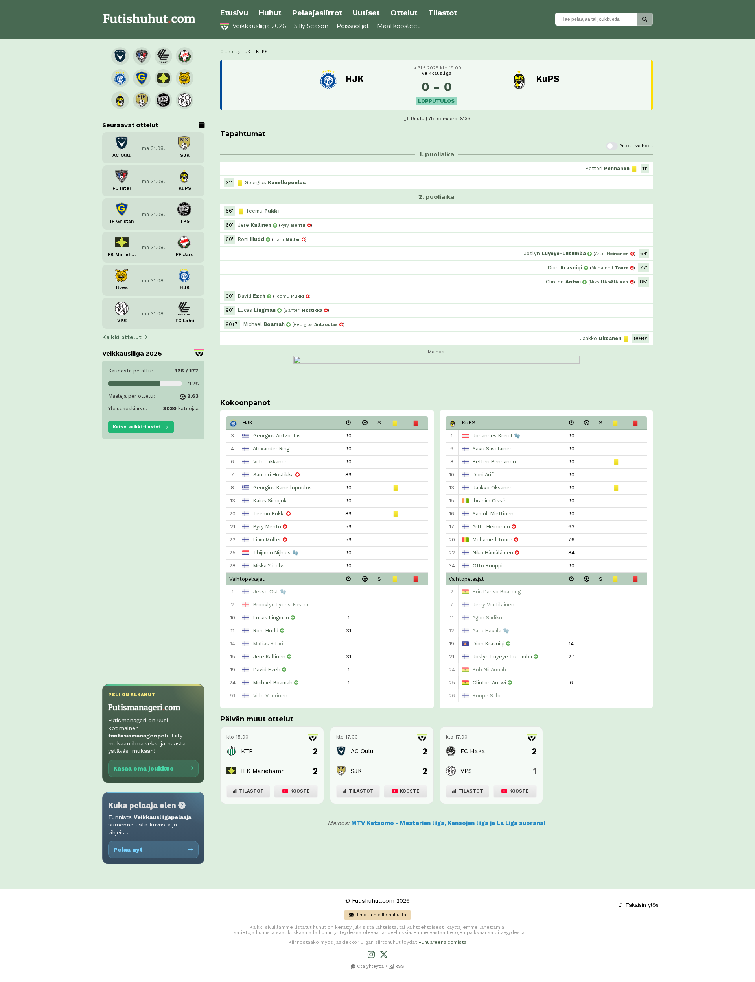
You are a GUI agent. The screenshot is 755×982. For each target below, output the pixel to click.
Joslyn (555, 253)
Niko (609, 282)
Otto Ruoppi (488, 566)
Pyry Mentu (267, 527)
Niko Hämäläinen (493, 553)
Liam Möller (267, 540)
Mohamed (609, 268)
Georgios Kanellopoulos (282, 488)
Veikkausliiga (436, 73)
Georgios (275, 182)
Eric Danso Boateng (497, 592)
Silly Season (311, 26)
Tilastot (442, 13)
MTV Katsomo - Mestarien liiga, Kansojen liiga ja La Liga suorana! (448, 822)
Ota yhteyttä (369, 966)
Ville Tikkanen (270, 462)
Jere (254, 225)
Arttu (612, 253)
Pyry (293, 225)
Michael (264, 324)
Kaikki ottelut (122, 337)
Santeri (303, 310)
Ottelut (404, 13)
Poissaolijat (353, 26)
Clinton (563, 282)
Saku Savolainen (493, 449)
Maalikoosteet (398, 26)
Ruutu (417, 118)
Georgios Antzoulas (277, 436)
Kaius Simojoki (270, 501)
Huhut (270, 13)
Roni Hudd (265, 631)
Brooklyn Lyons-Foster (281, 605)
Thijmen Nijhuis (272, 553)
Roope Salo (487, 696)
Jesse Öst (265, 592)
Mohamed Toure (492, 540)
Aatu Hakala (486, 631)
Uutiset (366, 13)
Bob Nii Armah (489, 670)
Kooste (299, 791)
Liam (286, 239)
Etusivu (234, 13)
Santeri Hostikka (273, 475)
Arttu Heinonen (491, 527)
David (251, 296)
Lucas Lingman (271, 618)
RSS (399, 966)
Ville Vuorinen (270, 696)
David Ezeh (266, 670)
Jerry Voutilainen (493, 605)
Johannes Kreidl (492, 436)
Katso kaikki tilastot (137, 427)
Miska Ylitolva (269, 566)
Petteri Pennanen (494, 462)
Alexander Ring (271, 449)
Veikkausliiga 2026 (258, 26)
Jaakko (600, 338)
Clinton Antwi (489, 683)
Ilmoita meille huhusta (380, 914)
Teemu (262, 211)
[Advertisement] (153, 566)
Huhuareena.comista (442, 942)
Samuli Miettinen (493, 514)
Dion (565, 268)
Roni (251, 239)
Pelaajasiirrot (317, 13)
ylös (641, 905)
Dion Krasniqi (489, 644)
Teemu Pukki (269, 514)
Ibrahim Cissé (489, 501)
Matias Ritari (268, 644)
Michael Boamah (273, 683)
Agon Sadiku (487, 618)
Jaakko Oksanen (493, 488)
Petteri (608, 168)
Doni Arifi (484, 475)
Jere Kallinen (269, 657)
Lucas (257, 310)
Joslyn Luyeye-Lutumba (502, 657)
